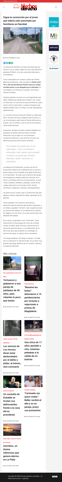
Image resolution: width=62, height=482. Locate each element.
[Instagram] (56, 476)
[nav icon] (56, 7)
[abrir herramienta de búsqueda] (4, 7)
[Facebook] (53, 476)
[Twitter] (55, 476)
